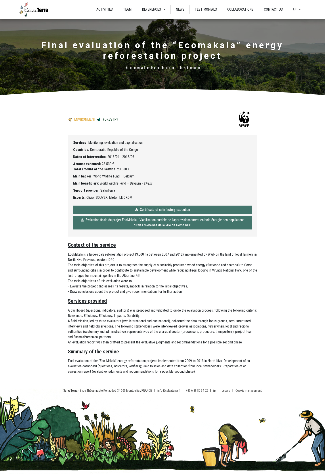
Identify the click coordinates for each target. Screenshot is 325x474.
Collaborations (240, 9)
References (151, 9)
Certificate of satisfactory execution (165, 210)
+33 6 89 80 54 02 (197, 391)
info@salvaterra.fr (168, 391)
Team (127, 9)
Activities (104, 9)
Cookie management (248, 391)
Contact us (273, 9)
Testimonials (206, 9)
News (180, 9)
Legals (226, 391)
